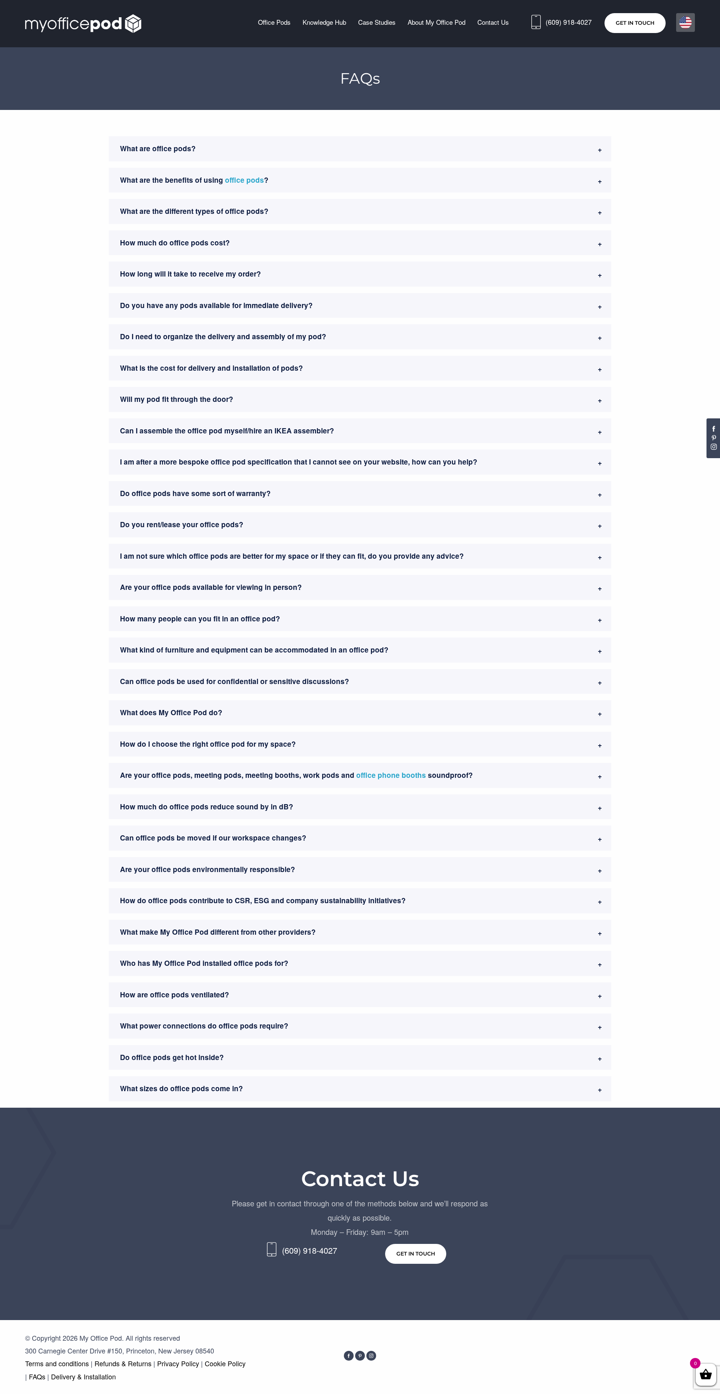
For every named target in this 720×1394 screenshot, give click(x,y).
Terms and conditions (58, 1363)
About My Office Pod (436, 22)
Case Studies (377, 22)
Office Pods (274, 22)
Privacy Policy (178, 1363)
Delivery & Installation (83, 1376)
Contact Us (493, 22)
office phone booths (391, 775)
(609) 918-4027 (569, 22)
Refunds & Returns (123, 1363)
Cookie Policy (225, 1363)
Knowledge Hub (324, 22)
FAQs (38, 1376)
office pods (244, 180)
